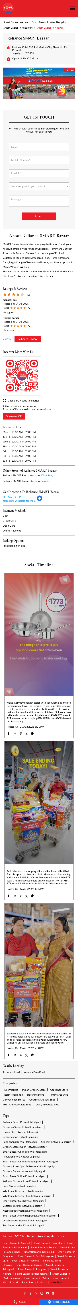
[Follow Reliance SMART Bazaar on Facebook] (25, 1293)
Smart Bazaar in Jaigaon (29, 1264)
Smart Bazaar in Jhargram (32, 1269)
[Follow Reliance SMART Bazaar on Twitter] (36, 1293)
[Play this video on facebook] (39, 635)
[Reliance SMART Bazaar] (8, 8)
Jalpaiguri (46, 481)
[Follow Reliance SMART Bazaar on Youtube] (47, 1293)
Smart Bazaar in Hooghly (25, 1260)
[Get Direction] (39, 500)
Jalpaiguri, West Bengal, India (19, 500)
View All (7, 338)
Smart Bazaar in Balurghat (48, 1243)
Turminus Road (11, 1072)
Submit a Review (28, 338)
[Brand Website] (53, 1293)
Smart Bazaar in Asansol (16, 1243)
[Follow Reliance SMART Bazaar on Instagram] (41, 1293)
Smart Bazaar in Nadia (34, 1282)
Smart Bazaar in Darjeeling (39, 1251)
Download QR (14, 416)
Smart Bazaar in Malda (36, 1278)
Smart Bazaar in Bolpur (43, 1247)
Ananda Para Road (34, 1072)
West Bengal (48, 475)
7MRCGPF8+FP (12, 496)
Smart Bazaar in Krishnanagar (32, 1273)
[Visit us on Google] (30, 1293)
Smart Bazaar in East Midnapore (36, 1256)
